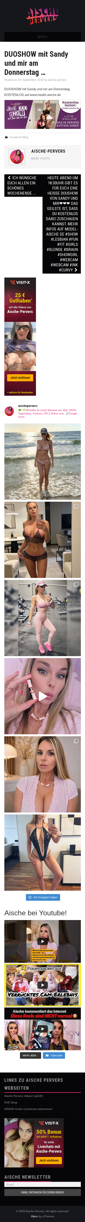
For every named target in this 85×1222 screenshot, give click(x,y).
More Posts (40, 158)
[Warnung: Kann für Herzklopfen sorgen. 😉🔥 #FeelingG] (42, 540)
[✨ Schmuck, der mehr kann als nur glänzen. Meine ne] (42, 774)
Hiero (34, 1216)
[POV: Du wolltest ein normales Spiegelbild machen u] (42, 852)
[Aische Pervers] (42, 15)
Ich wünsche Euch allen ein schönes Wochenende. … (22, 186)
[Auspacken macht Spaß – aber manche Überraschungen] (42, 696)
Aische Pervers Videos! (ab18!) (23, 1096)
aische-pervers (57, 79)
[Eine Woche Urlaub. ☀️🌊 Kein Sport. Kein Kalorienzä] (42, 461)
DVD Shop (10, 1102)
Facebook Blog (18, 137)
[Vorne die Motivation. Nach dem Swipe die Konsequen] (42, 618)
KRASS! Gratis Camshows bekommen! (28, 1109)
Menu (42, 36)
